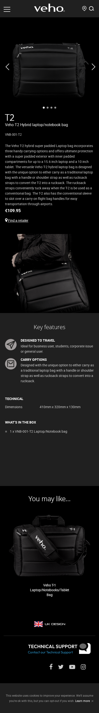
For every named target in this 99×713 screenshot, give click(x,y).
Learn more (82, 701)
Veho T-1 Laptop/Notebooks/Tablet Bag (49, 590)
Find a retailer (17, 220)
